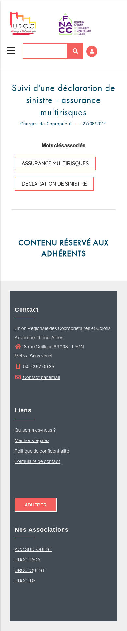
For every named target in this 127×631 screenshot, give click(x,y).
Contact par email (41, 377)
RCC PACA (29, 560)
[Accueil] (50, 23)
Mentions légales (32, 440)
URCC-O (24, 570)
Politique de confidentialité (42, 451)
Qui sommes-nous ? (35, 430)
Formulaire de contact (37, 461)
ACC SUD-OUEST (33, 549)
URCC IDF (25, 581)
